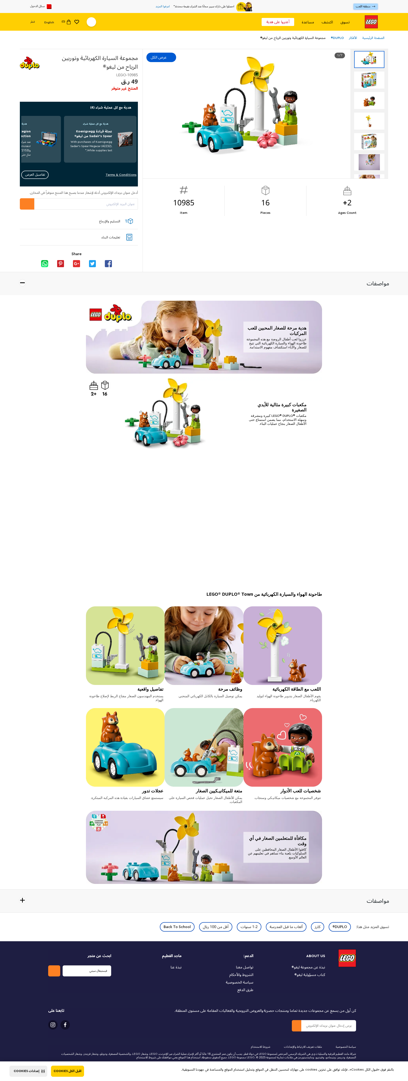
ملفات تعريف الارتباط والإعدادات (303, 1047)
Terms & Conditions (121, 174)
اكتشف (327, 22)
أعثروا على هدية (277, 22)
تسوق (345, 22)
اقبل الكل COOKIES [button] (67, 1071)
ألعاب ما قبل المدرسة (286, 927)
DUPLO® (339, 927)
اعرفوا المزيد (163, 6)
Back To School (177, 927)
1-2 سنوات (249, 927)
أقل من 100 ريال (216, 927)
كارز (317, 927)
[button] (28, 1071)
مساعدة (308, 22)
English (49, 22)
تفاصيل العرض (35, 174)
